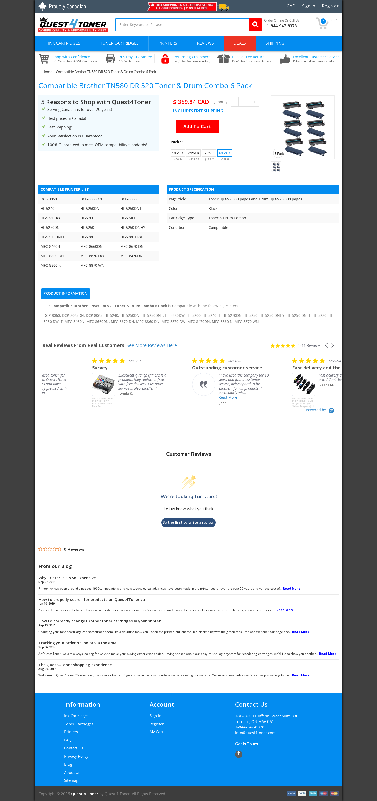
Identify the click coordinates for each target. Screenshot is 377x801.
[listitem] (80, 382)
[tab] (65, 293)
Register (157, 723)
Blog (68, 764)
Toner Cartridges (78, 723)
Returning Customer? (192, 59)
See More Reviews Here (151, 345)
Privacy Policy (76, 756)
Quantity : (221, 102)
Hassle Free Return (251, 59)
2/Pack (193, 153)
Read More (178, 397)
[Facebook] (238, 754)
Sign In (155, 715)
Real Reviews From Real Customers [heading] (83, 345)
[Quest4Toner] (73, 23)
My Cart (156, 731)
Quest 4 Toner (85, 793)
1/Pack (177, 153)
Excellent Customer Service (316, 59)
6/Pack (224, 153)
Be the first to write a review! (188, 522)
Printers (71, 731)
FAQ (68, 740)
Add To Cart (197, 126)
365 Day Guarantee (135, 59)
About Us (72, 772)
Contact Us (73, 747)
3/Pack (209, 153)
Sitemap (71, 780)
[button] (326, 345)
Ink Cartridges (76, 715)
